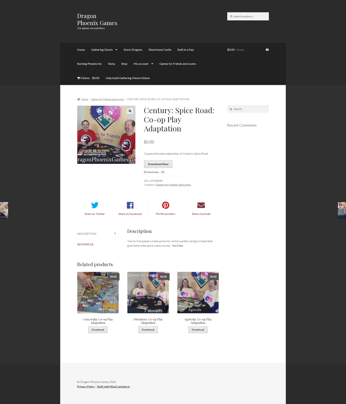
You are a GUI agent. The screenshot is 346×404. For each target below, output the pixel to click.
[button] (130, 111)
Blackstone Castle (160, 49)
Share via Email (201, 213)
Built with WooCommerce (113, 386)
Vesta (111, 63)
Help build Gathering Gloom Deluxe (128, 78)
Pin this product (165, 213)
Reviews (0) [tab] (85, 244)
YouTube (177, 245)
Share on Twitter (95, 213)
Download (98, 329)
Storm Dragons (133, 49)
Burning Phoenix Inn (89, 63)
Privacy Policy (86, 386)
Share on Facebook (130, 213)
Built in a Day (186, 49)
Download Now (158, 164)
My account (141, 63)
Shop (124, 63)
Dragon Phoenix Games (97, 19)
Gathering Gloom (102, 49)
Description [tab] (86, 233)
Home (81, 49)
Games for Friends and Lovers (177, 63)
